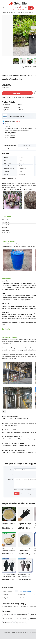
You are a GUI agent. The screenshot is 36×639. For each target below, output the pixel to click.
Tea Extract (21, 598)
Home (3, 12)
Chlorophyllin (21, 595)
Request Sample (29, 97)
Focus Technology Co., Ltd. (22, 632)
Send (16, 494)
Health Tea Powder (21, 618)
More (3, 626)
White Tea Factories (22, 614)
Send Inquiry (17, 93)
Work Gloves (5, 595)
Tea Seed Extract (7, 623)
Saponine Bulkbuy (21, 623)
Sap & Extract (20, 12)
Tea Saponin (5, 598)
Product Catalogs (26, 591)
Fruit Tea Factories (8, 614)
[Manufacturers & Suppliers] (18, 3)
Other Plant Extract (29, 12)
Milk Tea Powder (7, 618)
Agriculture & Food (11, 12)
